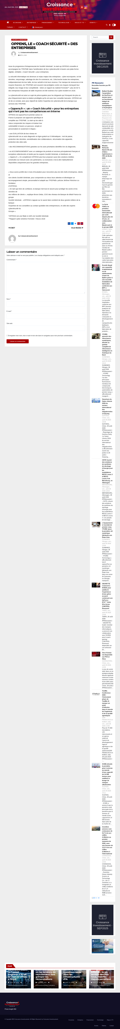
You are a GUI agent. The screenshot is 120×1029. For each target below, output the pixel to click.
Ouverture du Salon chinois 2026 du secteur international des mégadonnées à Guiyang (107, 406)
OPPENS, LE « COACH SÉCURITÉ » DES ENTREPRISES (44, 46)
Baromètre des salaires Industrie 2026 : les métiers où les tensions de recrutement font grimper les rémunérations (46, 972)
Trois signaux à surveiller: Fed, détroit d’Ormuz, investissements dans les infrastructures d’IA (72, 972)
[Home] (8, 22)
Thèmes (10, 27)
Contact (23, 27)
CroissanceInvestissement (29, 52)
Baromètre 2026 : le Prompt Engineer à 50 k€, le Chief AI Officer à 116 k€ (17, 974)
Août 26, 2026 (14, 982)
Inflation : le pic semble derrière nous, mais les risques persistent (101, 975)
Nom (9, 299)
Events (93, 22)
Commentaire (11, 260)
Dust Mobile (76, 228)
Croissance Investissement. (50, 1019)
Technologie (64, 22)
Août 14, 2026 (69, 982)
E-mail (9, 311)
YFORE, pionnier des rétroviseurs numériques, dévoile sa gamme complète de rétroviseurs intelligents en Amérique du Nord (107, 345)
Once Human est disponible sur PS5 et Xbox (107, 656)
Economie (17, 22)
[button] (106, 25)
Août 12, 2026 (97, 982)
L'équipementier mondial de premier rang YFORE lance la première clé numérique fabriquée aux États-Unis (107, 530)
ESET (12, 228)
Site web (9, 323)
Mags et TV (80, 22)
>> (98, 898)
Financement (47, 22)
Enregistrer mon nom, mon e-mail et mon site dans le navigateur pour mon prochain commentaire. (40, 335)
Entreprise (32, 22)
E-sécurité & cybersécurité (19, 39)
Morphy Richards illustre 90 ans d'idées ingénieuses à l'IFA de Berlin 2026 (107, 152)
